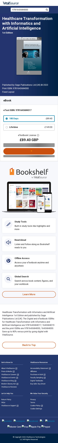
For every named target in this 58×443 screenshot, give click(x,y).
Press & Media (6, 371)
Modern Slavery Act (8, 384)
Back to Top (29, 345)
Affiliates (33, 371)
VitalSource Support (8, 406)
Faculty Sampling (36, 378)
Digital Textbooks (36, 381)
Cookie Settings (36, 409)
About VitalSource (8, 368)
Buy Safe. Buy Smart (37, 384)
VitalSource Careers (9, 374)
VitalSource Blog (7, 381)
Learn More (29, 294)
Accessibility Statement (39, 368)
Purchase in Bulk (36, 374)
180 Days (30, 118)
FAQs (3, 402)
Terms (32, 402)
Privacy (33, 400)
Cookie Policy (35, 406)
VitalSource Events (8, 378)
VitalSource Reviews (9, 387)
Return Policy (6, 400)
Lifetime (30, 127)
